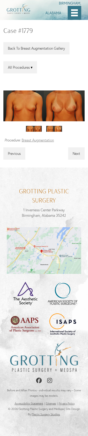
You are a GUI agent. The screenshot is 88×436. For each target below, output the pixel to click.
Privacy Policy (67, 403)
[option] (44, 105)
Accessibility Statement (29, 403)
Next (76, 153)
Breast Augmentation (38, 140)
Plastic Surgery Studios (46, 414)
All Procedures (19, 67)
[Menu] (74, 13)
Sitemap (51, 403)
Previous (14, 153)
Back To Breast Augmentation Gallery (36, 48)
